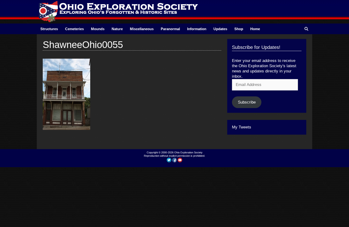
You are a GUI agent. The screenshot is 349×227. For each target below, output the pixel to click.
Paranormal (170, 29)
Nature (117, 29)
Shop (238, 29)
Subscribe (247, 102)
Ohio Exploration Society (188, 152)
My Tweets (241, 127)
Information (196, 29)
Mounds (97, 29)
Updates (220, 29)
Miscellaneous (142, 29)
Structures (49, 29)
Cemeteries (74, 29)
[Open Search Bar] (306, 29)
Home (255, 29)
